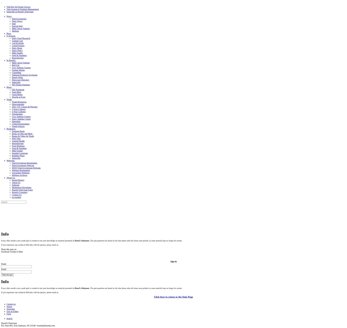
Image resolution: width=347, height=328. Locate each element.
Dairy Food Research (21, 38)
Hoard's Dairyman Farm (22, 190)
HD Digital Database (21, 85)
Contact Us (17, 195)
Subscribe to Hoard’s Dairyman (20, 12)
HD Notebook (18, 90)
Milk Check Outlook (21, 28)
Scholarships (17, 114)
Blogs (9, 87)
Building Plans (18, 156)
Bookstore (11, 129)
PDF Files (16, 138)
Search (9, 318)
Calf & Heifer (18, 43)
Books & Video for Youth (23, 136)
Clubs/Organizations (20, 124)
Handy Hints (17, 77)
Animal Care (17, 41)
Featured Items (18, 131)
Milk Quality (17, 53)
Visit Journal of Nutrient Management (23, 9)
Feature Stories (18, 70)
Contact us (11, 304)
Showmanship (18, 104)
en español (16, 197)
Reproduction (18, 58)
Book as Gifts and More (22, 134)
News (9, 16)
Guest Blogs (17, 94)
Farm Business (18, 146)
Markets (15, 31)
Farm (9, 314)
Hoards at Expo (18, 97)
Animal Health (18, 141)
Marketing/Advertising (21, 187)
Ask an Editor (12, 311)
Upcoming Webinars (21, 173)
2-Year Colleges (19, 109)
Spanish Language (20, 153)
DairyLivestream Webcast (23, 165)
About (9, 306)
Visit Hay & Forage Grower (18, 7)
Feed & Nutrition (19, 55)
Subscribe (16, 82)
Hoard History (18, 180)
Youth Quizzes (18, 126)
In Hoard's (11, 60)
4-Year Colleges (19, 112)
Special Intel (17, 26)
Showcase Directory (20, 80)
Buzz (9, 33)
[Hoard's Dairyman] (1, 2)
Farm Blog (16, 92)
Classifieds (16, 72)
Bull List (15, 65)
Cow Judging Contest (21, 68)
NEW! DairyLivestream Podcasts (26, 168)
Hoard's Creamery (20, 192)
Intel (14, 24)
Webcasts (11, 160)
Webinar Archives (19, 175)
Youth (9, 99)
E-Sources (11, 36)
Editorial (15, 185)
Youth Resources (19, 102)
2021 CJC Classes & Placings (24, 107)
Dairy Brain (17, 48)
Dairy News (17, 21)
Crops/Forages (18, 46)
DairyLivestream (19, 19)
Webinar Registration (21, 170)
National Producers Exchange (24, 75)
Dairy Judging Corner (21, 119)
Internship (16, 121)
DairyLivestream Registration (24, 163)
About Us (11, 178)
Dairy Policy (17, 50)
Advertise (11, 309)
